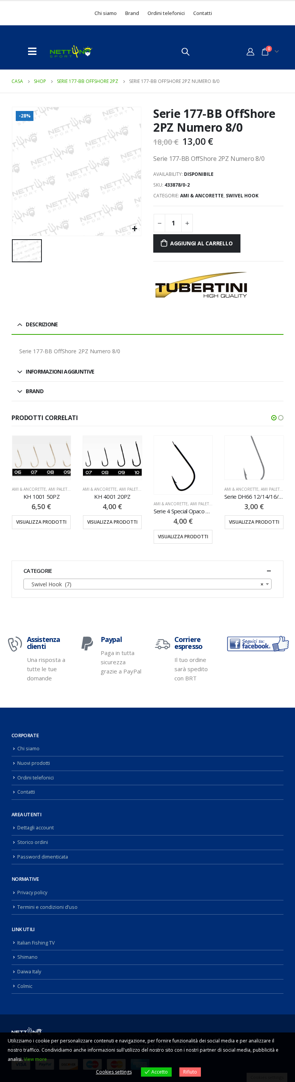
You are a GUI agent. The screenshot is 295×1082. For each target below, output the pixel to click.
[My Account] (250, 51)
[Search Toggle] (185, 51)
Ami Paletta (59, 489)
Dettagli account (35, 827)
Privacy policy (32, 892)
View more (35, 1059)
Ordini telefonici (166, 13)
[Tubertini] (201, 285)
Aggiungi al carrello (201, 243)
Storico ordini (32, 842)
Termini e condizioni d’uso (47, 907)
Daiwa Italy (29, 971)
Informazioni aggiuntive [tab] (60, 371)
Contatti (202, 13)
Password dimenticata (42, 857)
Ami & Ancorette (202, 195)
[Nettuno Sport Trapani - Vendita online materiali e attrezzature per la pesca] (71, 51)
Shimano (27, 957)
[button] (273, 417)
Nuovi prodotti (33, 763)
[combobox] (147, 584)
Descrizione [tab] (42, 324)
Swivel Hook (242, 195)
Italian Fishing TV (36, 943)
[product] (41, 458)
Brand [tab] (34, 391)
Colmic (24, 986)
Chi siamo (105, 13)
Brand (132, 13)
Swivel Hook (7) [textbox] (145, 584)
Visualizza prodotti (41, 522)
